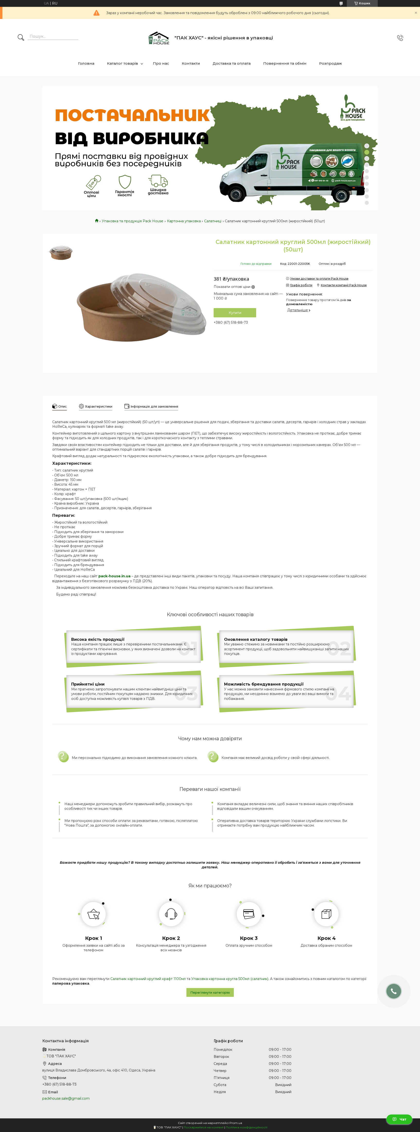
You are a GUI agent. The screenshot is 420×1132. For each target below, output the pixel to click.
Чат (403, 1119)
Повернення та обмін (284, 63)
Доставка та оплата (232, 63)
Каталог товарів (122, 63)
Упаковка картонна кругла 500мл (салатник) (229, 979)
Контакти (191, 63)
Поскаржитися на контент (204, 1127)
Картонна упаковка (184, 221)
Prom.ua (235, 1123)
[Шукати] (21, 38)
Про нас (161, 63)
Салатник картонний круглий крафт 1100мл (148, 979)
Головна (86, 63)
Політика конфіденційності (246, 1127)
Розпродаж (330, 63)
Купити (235, 313)
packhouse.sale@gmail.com (66, 1098)
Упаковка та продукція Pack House (132, 221)
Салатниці (212, 221)
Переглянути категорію (210, 992)
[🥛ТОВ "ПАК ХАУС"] (159, 38)
